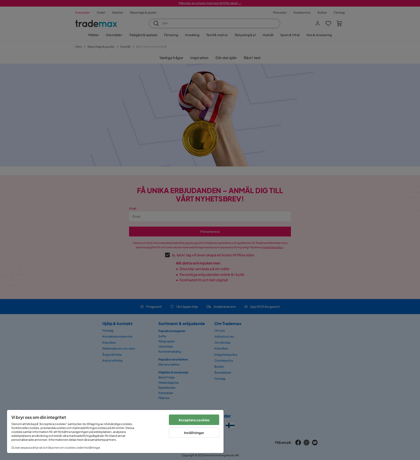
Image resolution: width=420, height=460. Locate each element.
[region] (115, 431)
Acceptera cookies (194, 420)
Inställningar (194, 432)
